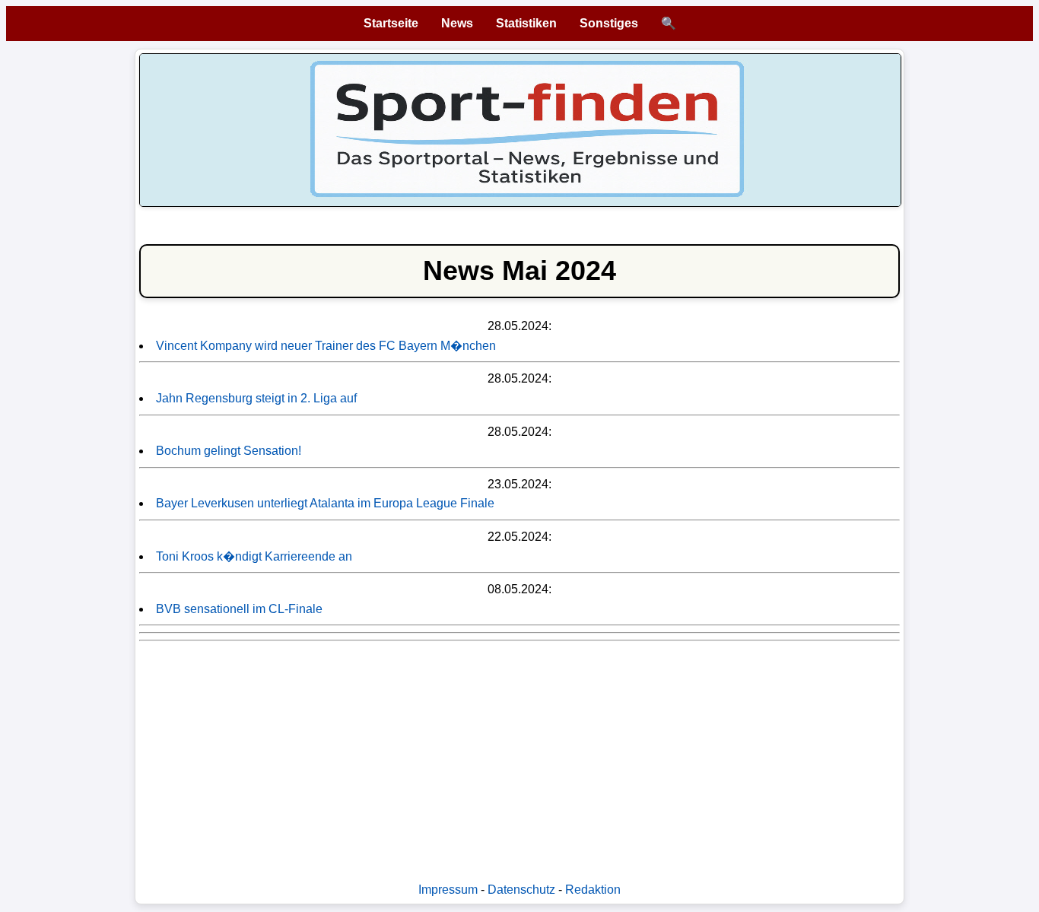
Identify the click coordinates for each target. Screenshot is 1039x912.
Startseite (391, 23)
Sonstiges (609, 23)
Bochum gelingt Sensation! (228, 450)
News (457, 23)
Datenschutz (521, 889)
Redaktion (593, 889)
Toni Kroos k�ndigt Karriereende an (254, 556)
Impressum (448, 889)
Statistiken (526, 23)
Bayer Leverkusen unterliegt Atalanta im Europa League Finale (325, 503)
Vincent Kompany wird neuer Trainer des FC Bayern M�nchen (326, 345)
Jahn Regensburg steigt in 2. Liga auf (256, 398)
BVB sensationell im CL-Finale (239, 608)
